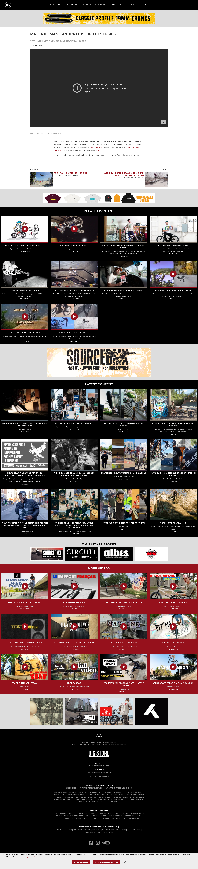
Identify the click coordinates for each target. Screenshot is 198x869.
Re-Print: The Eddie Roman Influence (123, 290)
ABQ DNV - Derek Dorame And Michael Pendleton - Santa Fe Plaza (124, 174)
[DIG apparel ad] (99, 198)
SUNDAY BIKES (81, 818)
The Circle (131, 5)
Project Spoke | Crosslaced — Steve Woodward (124, 684)
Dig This (69, 5)
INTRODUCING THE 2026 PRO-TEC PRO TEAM (124, 523)
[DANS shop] (116, 554)
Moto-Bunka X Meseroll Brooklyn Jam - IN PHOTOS (173, 474)
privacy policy (31, 857)
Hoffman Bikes (95, 147)
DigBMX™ (112, 743)
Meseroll (106, 830)
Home (53, 5)
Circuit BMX (67, 830)
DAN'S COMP (119, 813)
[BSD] (81, 711)
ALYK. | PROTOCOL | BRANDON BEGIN (24, 643)
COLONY (99, 813)
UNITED (113, 818)
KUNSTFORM (79, 816)
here (97, 150)
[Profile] (99, 18)
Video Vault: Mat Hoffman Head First (173, 290)
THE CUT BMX (108, 813)
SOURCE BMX (69, 818)
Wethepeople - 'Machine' (124, 643)
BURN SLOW (83, 813)
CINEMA (92, 813)
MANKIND (96, 816)
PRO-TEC (134, 816)
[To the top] (99, 736)
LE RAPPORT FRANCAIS (74, 602)
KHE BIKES (65, 816)
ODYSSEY (112, 816)
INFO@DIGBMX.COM (101, 776)
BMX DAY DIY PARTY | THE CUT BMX (25, 602)
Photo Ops (91, 5)
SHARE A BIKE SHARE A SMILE (98, 818)
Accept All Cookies (81, 862)
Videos (61, 5)
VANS (119, 818)
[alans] (116, 711)
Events (120, 5)
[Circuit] (81, 554)
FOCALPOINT (130, 813)
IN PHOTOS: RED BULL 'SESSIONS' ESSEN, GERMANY (123, 424)
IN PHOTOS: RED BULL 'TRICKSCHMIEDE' (74, 423)
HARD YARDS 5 (74, 683)
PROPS (127, 816)
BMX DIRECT (68, 813)
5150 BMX (87, 830)
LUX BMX (88, 816)
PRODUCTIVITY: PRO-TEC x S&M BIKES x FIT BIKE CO (173, 424)
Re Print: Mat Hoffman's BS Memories (74, 290)
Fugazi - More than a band (25, 290)
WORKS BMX (127, 818)
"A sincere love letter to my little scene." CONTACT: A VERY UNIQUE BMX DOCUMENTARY (74, 525)
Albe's (58, 830)
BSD (75, 813)
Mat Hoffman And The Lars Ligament (24, 245)
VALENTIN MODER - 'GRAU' (24, 683)
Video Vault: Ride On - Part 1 (25, 333)
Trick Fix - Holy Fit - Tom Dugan (70, 173)
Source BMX (88, 832)
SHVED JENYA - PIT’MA (173, 643)
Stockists (103, 5)
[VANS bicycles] (46, 554)
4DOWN (136, 818)
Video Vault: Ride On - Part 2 (74, 333)
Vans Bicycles (109, 832)
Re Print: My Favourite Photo (173, 245)
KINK (71, 816)
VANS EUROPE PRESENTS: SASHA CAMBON (173, 683)
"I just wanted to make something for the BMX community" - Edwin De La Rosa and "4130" (25, 525)
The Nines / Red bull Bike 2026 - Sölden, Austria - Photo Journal (74, 474)
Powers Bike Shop (118, 830)
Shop (112, 5)
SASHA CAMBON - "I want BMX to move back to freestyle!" (24, 424)
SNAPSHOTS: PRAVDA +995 (173, 523)
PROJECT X (143, 5)
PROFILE (120, 816)
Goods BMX (96, 830)
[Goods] (151, 554)
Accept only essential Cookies (106, 862)
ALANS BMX (58, 813)
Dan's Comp (77, 830)
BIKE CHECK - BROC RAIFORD (173, 602)
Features (79, 5)
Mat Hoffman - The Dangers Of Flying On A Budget (123, 246)
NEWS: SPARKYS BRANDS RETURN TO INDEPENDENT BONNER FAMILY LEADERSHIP (25, 474)
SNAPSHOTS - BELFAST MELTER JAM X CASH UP (124, 473)
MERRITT (104, 816)
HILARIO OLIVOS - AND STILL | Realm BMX (74, 643)
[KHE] (99, 362)
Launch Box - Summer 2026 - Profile (123, 602)
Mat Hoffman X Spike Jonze (74, 245)
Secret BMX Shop (134, 830)
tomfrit (99, 850)
